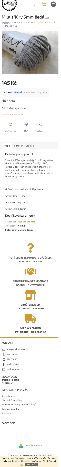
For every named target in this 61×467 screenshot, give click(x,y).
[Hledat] (35, 4)
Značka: (11, 26)
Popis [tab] (7, 146)
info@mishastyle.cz (17, 349)
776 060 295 (12, 354)
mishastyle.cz (14, 369)
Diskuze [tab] (30, 146)
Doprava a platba (10, 409)
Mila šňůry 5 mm (26, 221)
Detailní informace (11, 114)
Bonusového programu (35, 92)
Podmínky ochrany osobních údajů (19, 404)
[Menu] (53, 4)
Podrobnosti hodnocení (43, 22)
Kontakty (6, 413)
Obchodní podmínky (12, 400)
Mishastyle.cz (14, 364)
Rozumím (31, 464)
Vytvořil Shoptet (34, 445)
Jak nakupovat (9, 396)
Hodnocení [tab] (18, 146)
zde (21, 464)
